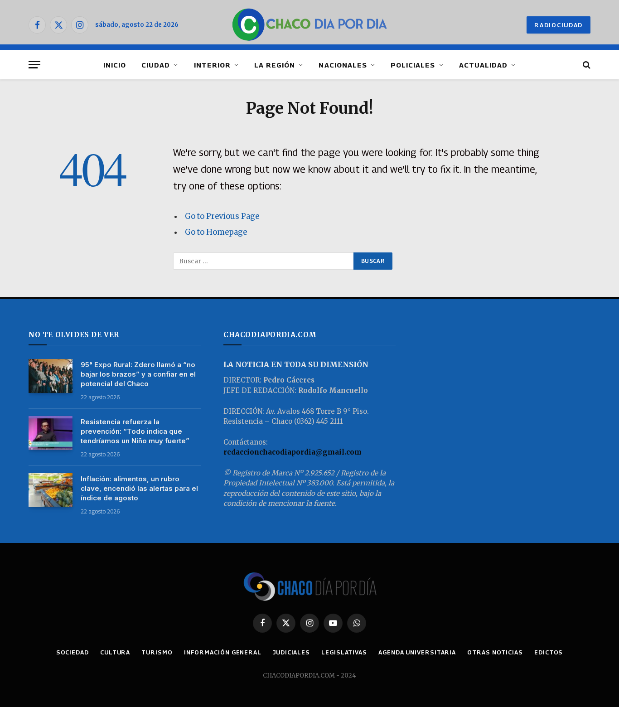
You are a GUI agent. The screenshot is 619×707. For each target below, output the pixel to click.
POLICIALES (413, 65)
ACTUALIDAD (483, 65)
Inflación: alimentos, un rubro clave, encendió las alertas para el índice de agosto (139, 488)
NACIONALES (343, 65)
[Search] (585, 64)
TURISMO (156, 652)
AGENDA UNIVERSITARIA (417, 652)
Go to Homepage (216, 232)
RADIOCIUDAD (558, 25)
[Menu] (34, 64)
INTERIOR (212, 65)
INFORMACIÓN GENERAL (222, 652)
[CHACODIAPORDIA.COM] (310, 25)
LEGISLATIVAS (344, 652)
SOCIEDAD (72, 652)
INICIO (114, 65)
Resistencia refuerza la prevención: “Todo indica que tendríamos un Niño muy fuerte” (135, 431)
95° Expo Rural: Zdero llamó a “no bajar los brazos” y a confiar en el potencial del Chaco (138, 374)
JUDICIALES (291, 652)
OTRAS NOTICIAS (495, 652)
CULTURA (115, 652)
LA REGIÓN (274, 65)
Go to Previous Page (222, 216)
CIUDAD (155, 65)
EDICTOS (548, 652)
